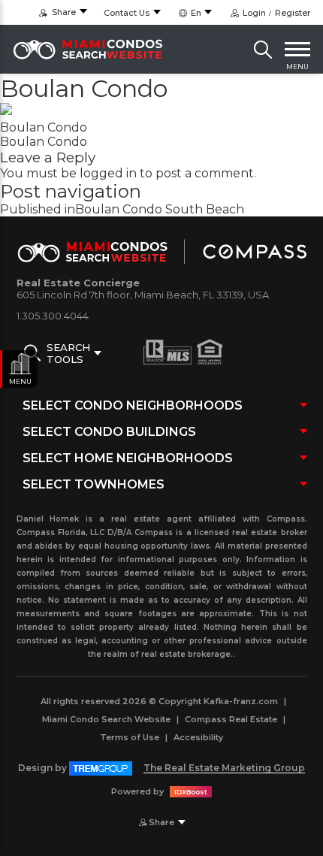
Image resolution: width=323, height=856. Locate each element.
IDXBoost (190, 792)
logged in (108, 173)
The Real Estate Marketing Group (224, 767)
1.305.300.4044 (53, 316)
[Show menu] (297, 49)
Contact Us (126, 13)
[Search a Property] (263, 49)
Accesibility (198, 737)
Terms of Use (129, 737)
